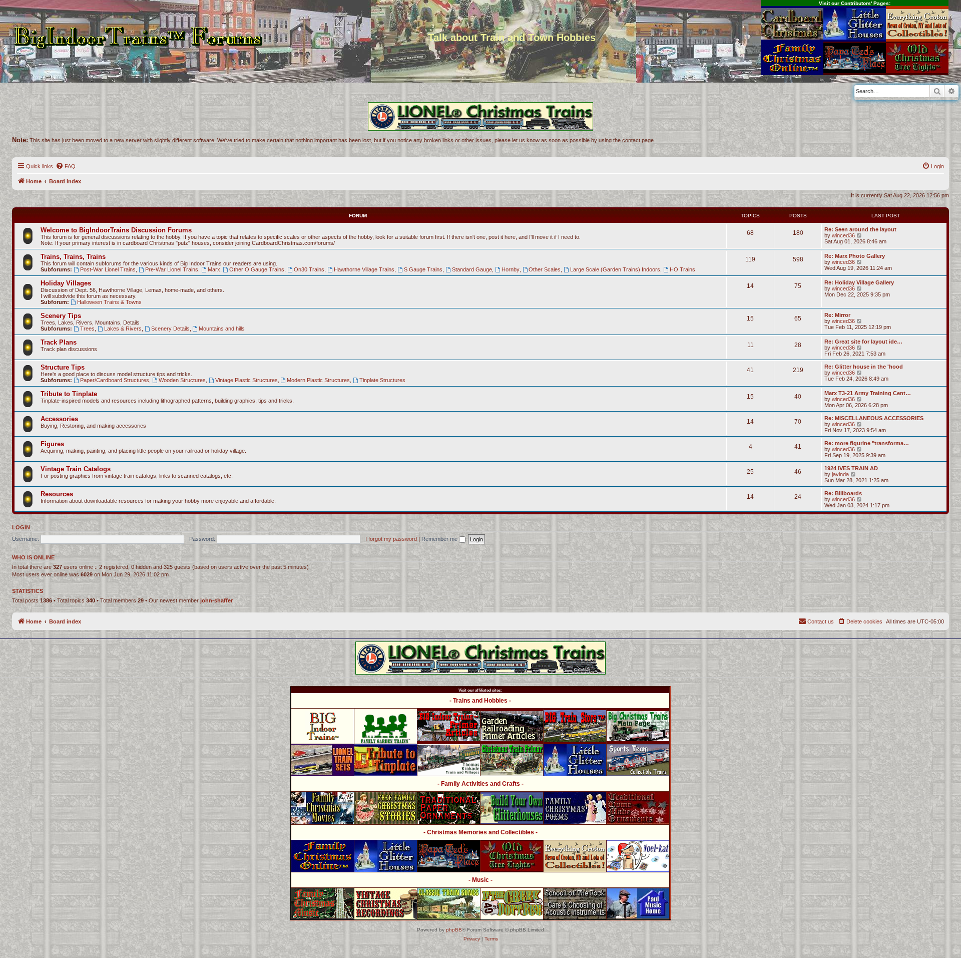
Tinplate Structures (382, 380)
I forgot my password (391, 539)
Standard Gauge (472, 269)
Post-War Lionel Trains (108, 269)
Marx (214, 269)
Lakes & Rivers (123, 329)
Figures (52, 444)
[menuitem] (66, 166)
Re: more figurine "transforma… (866, 443)
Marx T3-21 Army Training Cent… (867, 393)
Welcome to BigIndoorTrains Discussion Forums (116, 230)
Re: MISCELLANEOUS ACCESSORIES (873, 418)
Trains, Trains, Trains (73, 256)
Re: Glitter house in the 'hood (863, 367)
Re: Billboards (843, 493)
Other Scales (545, 269)
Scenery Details (170, 329)
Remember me (440, 539)
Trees (87, 329)
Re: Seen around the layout (860, 229)
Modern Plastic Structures (318, 380)
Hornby (511, 269)
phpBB (454, 929)
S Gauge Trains (423, 269)
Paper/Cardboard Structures (114, 380)
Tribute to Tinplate (69, 394)
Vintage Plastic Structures (246, 380)
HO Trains (682, 269)
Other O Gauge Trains (256, 269)
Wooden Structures (182, 380)
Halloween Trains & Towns (109, 302)
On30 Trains (309, 269)
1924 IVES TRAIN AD (851, 468)
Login (21, 527)
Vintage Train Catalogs (76, 469)
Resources (57, 494)
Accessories (59, 419)
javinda (840, 474)
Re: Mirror (837, 315)
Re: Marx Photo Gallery (854, 256)
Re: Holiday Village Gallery (859, 282)
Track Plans (59, 342)
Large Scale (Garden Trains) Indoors (615, 269)
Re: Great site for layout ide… (863, 342)
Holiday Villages (66, 283)
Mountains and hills (222, 329)
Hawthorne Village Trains (364, 269)
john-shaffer (216, 600)
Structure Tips (63, 367)
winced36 (843, 235)
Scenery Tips (61, 316)
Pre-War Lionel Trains (171, 269)
